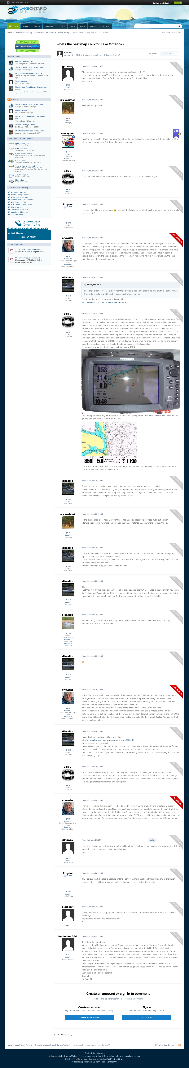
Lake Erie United (21, 148)
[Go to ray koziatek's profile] (68, 108)
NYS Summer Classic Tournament (28, 249)
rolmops (18, 70)
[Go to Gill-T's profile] (11, 126)
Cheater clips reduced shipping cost (30, 131)
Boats (62, 26)
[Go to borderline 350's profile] (68, 944)
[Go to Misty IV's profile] (11, 117)
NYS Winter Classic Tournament (27, 258)
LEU (13, 2)
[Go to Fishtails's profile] (68, 623)
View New (13, 26)
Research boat (21, 81)
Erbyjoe (68, 204)
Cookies (100, 1053)
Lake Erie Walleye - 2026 (25, 125)
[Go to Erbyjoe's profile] (68, 212)
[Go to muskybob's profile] (68, 141)
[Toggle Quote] (85, 284)
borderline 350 (67, 936)
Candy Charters (16, 233)
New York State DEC (18, 202)
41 (69, 925)
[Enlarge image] (115, 210)
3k (69, 256)
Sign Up (178, 3)
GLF (17, 2)
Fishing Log (19, 180)
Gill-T (17, 127)
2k (69, 189)
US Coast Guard (16, 207)
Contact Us (90, 1053)
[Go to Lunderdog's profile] (11, 63)
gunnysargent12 (20, 92)
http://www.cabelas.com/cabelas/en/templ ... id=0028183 (107, 740)
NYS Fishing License (18, 192)
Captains (105, 26)
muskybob (67, 133)
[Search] (179, 26)
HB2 (16, 83)
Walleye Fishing (133, 1056)
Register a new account (89, 1017)
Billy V (68, 171)
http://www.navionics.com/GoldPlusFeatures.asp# (103, 302)
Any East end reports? (24, 61)
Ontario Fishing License (19, 195)
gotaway (68, 52)
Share (154, 53)
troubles (18, 133)
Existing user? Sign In (161, 3)
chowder (67, 238)
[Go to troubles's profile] (11, 132)
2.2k (69, 633)
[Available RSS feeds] (179, 1045)
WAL (22, 2)
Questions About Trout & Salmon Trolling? (101, 55)
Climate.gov (23, 197)
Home (25, 26)
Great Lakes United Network (20, 138)
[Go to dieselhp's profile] (68, 285)
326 (69, 955)
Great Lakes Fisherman (19, 212)
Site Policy (70, 1059)
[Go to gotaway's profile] (60, 54)
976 (69, 223)
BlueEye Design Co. (115, 1059)
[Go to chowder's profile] (68, 246)
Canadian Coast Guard (19, 210)
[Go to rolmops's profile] (11, 68)
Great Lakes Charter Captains (21, 200)
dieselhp (67, 277)
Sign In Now (146, 1017)
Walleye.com (20, 161)
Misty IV (18, 121)
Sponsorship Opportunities (93, 1062)
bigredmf (67, 906)
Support (76, 1062)
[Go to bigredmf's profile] (68, 915)
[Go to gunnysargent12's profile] (11, 88)
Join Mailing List (21, 175)
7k (69, 118)
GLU (26, 2)
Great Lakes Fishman (23, 154)
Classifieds (49, 26)
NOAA (12, 197)
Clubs (72, 26)
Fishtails (67, 614)
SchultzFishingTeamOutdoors (25, 76)
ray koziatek (67, 99)
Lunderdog (19, 64)
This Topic (169, 26)
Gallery (93, 26)
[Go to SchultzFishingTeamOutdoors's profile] (11, 75)
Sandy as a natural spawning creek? (29, 67)
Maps (82, 26)
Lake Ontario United (23, 143)
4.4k (69, 152)
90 (69, 85)
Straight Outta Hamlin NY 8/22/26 (28, 73)
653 (69, 296)
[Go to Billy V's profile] (68, 179)
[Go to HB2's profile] (11, 82)
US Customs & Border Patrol (21, 205)
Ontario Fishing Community (25, 166)
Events (37, 26)
